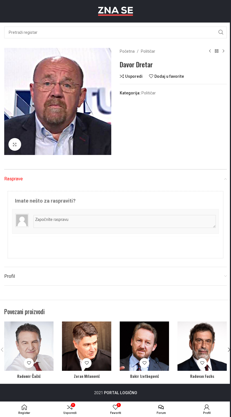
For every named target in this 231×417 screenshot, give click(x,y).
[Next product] (223, 51)
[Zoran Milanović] (86, 346)
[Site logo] (115, 11)
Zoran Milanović (87, 376)
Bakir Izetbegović (144, 376)
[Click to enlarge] (14, 144)
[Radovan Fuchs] (202, 346)
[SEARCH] (221, 32)
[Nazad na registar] (216, 51)
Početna (127, 51)
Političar (148, 51)
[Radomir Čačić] (29, 346)
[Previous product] (209, 51)
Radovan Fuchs (202, 376)
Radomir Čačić (29, 376)
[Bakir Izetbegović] (144, 346)
